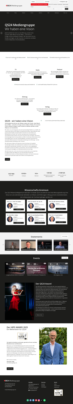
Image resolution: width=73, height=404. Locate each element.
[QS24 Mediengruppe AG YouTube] (36, 400)
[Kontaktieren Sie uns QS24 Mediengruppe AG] (28, 400)
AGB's (55, 384)
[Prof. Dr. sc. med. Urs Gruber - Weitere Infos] (10, 205)
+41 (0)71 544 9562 (33, 388)
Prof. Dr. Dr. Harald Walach (55, 215)
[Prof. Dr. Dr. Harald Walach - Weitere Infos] (52, 219)
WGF (48, 12)
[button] (1, 33)
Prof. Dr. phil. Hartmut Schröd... (57, 201)
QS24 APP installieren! (53, 4)
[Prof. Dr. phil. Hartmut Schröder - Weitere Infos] (52, 205)
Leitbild (7, 159)
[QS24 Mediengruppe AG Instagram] (39, 400)
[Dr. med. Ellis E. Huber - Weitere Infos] (10, 219)
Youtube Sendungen (43, 386)
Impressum (56, 387)
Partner (49, 6)
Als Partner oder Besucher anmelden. (40, 4)
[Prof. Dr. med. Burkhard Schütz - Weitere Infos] (31, 219)
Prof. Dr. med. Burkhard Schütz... (36, 215)
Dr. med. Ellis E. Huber (12, 215)
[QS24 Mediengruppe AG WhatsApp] (44, 400)
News (34, 1)
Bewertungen (65, 4)
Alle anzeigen (64, 236)
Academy (66, 6)
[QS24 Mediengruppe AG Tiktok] (42, 400)
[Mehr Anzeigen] (12, 245)
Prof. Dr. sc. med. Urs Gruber (14, 201)
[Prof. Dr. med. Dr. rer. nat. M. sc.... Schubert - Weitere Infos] (31, 205)
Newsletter (60, 4)
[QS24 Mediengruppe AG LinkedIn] (33, 400)
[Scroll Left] (3, 245)
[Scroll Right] (69, 245)
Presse (32, 6)
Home (8, 12)
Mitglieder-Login (64, 1)
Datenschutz (57, 385)
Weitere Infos (15, 79)
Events (32, 12)
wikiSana (40, 12)
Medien (23, 12)
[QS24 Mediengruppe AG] (14, 6)
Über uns (65, 12)
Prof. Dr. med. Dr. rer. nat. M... (35, 201)
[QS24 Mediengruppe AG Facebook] (30, 400)
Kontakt (47, 1)
